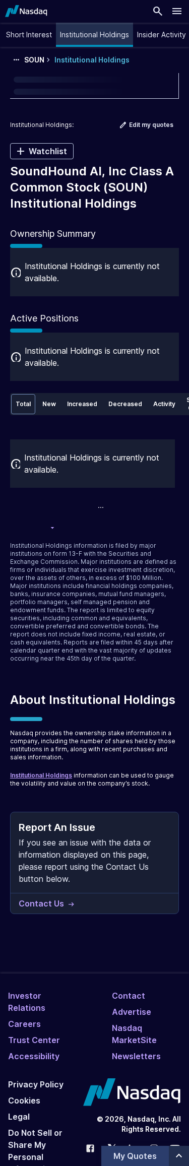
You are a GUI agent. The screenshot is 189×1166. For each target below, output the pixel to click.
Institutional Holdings (41, 775)
